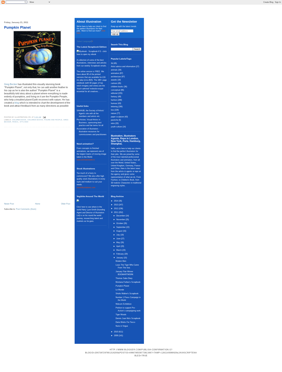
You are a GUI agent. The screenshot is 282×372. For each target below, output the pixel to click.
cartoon (114, 83)
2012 (116, 208)
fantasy (114, 96)
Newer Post (9, 204)
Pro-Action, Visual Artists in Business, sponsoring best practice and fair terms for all (90, 122)
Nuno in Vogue (122, 326)
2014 (116, 201)
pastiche (114, 120)
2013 (116, 205)
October (120, 223)
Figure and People (53, 120)
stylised (24, 122)
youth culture (116, 127)
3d (112, 63)
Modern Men (121, 261)
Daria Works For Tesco (125, 322)
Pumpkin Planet (17, 27)
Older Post (65, 204)
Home (37, 204)
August (119, 231)
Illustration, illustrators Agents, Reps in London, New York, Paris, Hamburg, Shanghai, (126, 140)
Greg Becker (10, 84)
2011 (116, 212)
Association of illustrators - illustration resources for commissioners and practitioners (91, 132)
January (120, 258)
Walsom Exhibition (123, 304)
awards (114, 80)
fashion (114, 100)
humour (114, 103)
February (120, 254)
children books (35, 120)
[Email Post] (44, 117)
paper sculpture (117, 117)
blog (16, 102)
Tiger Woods (121, 314)
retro (113, 123)
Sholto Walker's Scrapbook (127, 293)
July (118, 235)
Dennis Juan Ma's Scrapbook (128, 318)
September (121, 227)
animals (114, 70)
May (118, 242)
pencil (15, 122)
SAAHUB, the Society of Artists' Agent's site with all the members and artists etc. (90, 113)
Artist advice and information (123, 66)
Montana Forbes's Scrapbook (128, 282)
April (118, 246)
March (119, 250)
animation (115, 73)
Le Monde (120, 290)
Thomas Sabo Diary (124, 278)
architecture (116, 76)
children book (19, 120)
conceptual (115, 90)
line (112, 110)
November (121, 219)
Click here (81, 207)
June (118, 238)
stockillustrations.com (86, 187)
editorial (114, 93)
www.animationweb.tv (86, 160)
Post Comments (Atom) (26, 209)
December (121, 216)
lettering (114, 106)
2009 (116, 335)
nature (113, 113)
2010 (116, 332)
